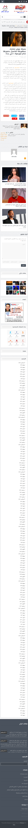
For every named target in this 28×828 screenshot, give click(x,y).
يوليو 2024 (22, 420)
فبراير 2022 (22, 485)
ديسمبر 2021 (22, 490)
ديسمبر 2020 (22, 517)
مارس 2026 (22, 374)
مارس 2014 (22, 692)
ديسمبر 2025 (22, 381)
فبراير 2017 (22, 622)
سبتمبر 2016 (22, 633)
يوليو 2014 (22, 683)
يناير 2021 (23, 515)
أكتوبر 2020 (22, 522)
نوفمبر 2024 (22, 410)
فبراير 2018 (22, 595)
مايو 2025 (23, 397)
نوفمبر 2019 (22, 547)
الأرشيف (25, 761)
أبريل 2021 (22, 508)
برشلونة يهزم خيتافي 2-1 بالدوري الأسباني (18, 787)
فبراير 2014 (22, 695)
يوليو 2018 (22, 583)
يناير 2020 (23, 542)
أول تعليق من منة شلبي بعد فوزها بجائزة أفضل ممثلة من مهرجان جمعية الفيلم (11, 127)
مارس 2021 (22, 510)
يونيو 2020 (22, 531)
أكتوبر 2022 (22, 467)
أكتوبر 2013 (22, 704)
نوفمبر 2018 (22, 574)
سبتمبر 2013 (22, 706)
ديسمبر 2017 (22, 599)
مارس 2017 (22, 620)
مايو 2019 (23, 561)
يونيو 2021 (22, 504)
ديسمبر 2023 (22, 435)
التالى (11, 133)
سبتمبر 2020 (22, 524)
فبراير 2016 (22, 649)
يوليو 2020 (22, 529)
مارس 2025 (22, 401)
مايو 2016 (23, 642)
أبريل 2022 (22, 481)
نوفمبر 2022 (22, 465)
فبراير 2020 (22, 540)
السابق (16, 124)
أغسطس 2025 (22, 390)
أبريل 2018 (22, 590)
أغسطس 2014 (22, 681)
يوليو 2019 (22, 556)
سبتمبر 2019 (22, 551)
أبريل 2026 (22, 372)
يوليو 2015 (22, 665)
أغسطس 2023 (22, 445)
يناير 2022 (23, 488)
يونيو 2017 (22, 613)
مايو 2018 (23, 588)
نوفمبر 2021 (22, 492)
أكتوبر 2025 (22, 385)
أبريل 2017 (22, 617)
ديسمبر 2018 (22, 572)
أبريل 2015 (22, 672)
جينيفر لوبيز (11, 83)
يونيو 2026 (22, 367)
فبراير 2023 (22, 458)
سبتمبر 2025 (22, 388)
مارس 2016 (22, 647)
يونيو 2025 (22, 394)
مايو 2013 (23, 715)
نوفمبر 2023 (22, 438)
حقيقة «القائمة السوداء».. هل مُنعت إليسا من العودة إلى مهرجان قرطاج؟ (15, 184)
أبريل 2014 (22, 690)
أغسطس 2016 (22, 636)
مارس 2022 (22, 483)
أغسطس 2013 (22, 708)
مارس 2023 (22, 456)
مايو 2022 (23, 479)
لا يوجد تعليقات (23, 57)
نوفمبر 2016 (22, 629)
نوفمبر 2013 (22, 702)
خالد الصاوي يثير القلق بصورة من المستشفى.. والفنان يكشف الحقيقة (15, 205)
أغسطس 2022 (22, 472)
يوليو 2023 (22, 447)
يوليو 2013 (22, 711)
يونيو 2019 (22, 558)
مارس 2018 (22, 592)
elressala (21, 56)
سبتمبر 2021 (22, 497)
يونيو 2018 (22, 586)
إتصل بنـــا (25, 777)
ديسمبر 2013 (22, 699)
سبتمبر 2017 (22, 606)
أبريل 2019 (22, 563)
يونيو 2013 (22, 713)
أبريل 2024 (22, 426)
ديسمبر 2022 (22, 463)
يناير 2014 (23, 697)
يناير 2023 (23, 460)
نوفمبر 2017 (22, 601)
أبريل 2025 (22, 399)
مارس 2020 (22, 538)
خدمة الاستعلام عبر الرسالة (21, 793)
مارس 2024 (22, 429)
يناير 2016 (23, 651)
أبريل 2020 (22, 536)
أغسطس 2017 (22, 608)
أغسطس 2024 (22, 417)
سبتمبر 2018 (22, 579)
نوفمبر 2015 (22, 656)
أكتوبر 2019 (22, 549)
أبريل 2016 (22, 645)
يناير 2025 (23, 406)
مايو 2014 (23, 688)
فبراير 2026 (22, 376)
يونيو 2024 (22, 422)
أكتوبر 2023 (22, 440)
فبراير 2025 (22, 404)
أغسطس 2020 (22, 526)
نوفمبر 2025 (22, 383)
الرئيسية (25, 780)
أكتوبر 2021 (22, 495)
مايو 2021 (23, 506)
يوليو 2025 (22, 392)
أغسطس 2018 (22, 581)
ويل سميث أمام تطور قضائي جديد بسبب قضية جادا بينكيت (14, 226)
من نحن (25, 799)
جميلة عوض (17, 67)
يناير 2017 (23, 624)
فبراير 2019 (22, 567)
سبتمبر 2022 (22, 470)
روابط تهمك (24, 796)
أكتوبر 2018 (22, 576)
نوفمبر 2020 (22, 520)
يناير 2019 (23, 570)
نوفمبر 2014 (22, 674)
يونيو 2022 (22, 476)
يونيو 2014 (22, 686)
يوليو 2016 (22, 638)
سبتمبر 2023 (22, 442)
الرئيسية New (24, 783)
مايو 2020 (23, 533)
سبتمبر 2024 (22, 415)
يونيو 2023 (22, 449)
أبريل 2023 (22, 454)
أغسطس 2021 (22, 499)
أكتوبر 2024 (22, 413)
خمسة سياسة (24, 809)
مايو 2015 (23, 670)
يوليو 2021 (22, 501)
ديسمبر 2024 (22, 408)
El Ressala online (23, 774)
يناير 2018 (23, 597)
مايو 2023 (23, 451)
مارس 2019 (22, 565)
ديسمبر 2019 (22, 545)
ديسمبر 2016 (22, 626)
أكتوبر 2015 (22, 658)
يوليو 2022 (22, 474)
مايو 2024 (23, 424)
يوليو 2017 (22, 611)
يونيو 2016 (22, 640)
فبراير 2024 (22, 431)
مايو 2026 (23, 369)
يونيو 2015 (22, 667)
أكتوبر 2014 (22, 677)
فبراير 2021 (22, 513)
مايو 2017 (23, 615)
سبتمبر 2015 (22, 661)
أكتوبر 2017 (22, 604)
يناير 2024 (23, 433)
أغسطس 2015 (22, 663)
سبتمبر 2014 (22, 679)
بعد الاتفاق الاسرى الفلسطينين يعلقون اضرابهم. (17, 790)
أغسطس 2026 (22, 363)
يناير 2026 (23, 379)
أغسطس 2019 (22, 554)
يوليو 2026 (22, 365)
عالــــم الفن (6, 56)
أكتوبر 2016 (22, 631)
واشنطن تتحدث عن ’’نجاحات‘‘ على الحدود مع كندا (16, 135)
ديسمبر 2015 (22, 654)
